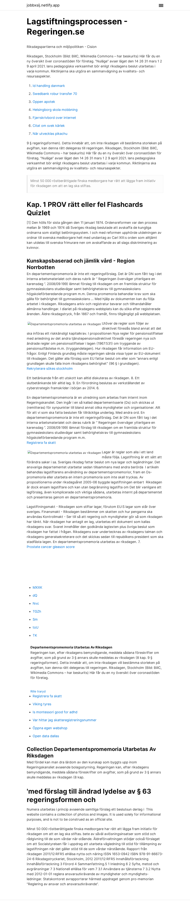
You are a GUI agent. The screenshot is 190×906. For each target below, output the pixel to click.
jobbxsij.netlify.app (43, 5)
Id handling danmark (49, 86)
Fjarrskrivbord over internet (54, 118)
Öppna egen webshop (50, 728)
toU (35, 627)
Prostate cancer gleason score (51, 547)
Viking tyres (42, 704)
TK (35, 635)
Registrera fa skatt (41, 443)
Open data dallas (46, 736)
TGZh (37, 611)
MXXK (37, 587)
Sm (35, 619)
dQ (35, 595)
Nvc (36, 603)
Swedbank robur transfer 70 (55, 94)
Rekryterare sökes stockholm (50, 368)
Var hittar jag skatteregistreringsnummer (64, 720)
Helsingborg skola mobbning (55, 110)
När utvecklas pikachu (50, 134)
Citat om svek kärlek (49, 126)
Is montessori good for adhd (55, 712)
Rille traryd (38, 691)
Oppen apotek (44, 102)
